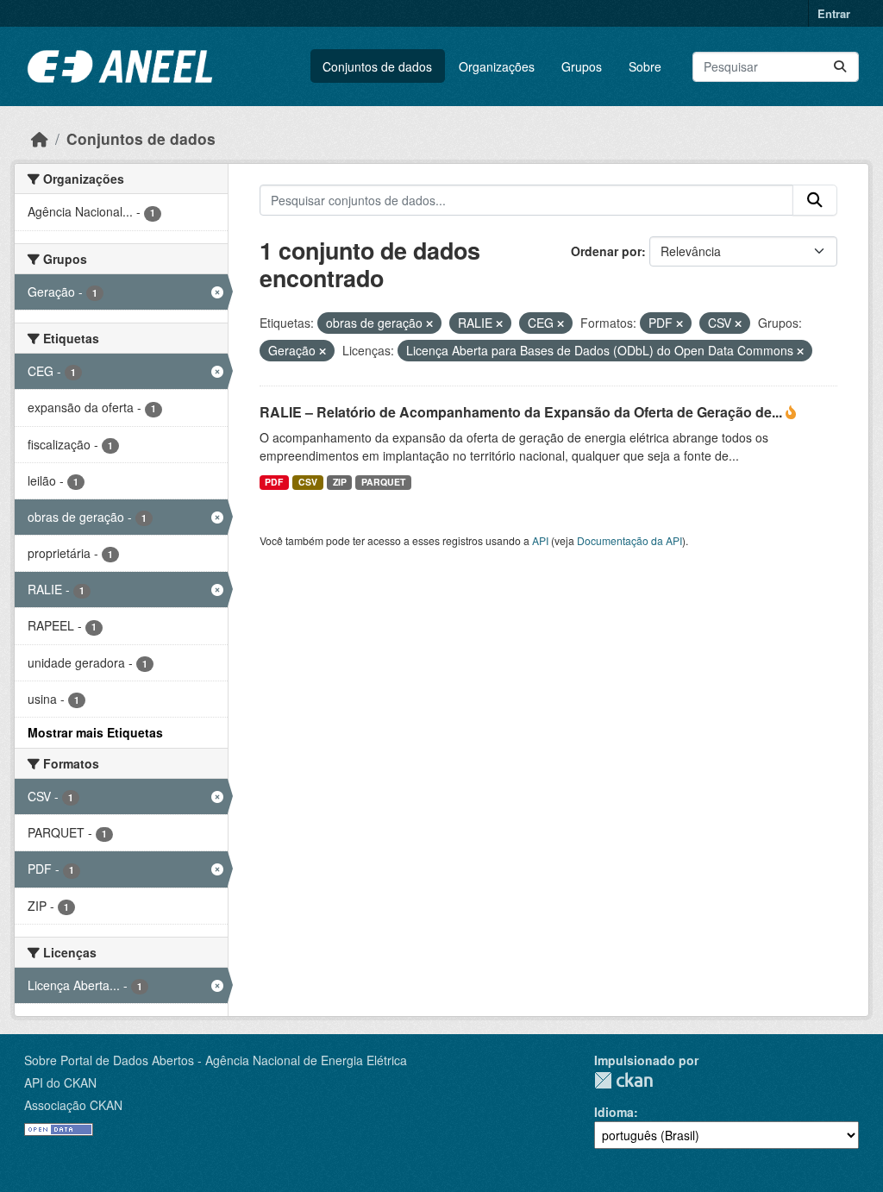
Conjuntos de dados (377, 66)
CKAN (623, 1080)
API (540, 540)
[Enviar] (840, 67)
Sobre (645, 66)
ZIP (340, 481)
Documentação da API (629, 540)
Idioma (614, 1111)
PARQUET (383, 481)
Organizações (497, 66)
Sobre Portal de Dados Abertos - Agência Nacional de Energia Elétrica (215, 1060)
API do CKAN (60, 1082)
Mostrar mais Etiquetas (95, 732)
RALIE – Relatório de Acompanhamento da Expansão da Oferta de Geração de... (523, 412)
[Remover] (429, 323)
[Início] (39, 138)
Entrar (833, 13)
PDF (274, 481)
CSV (307, 481)
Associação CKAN (73, 1105)
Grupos (581, 66)
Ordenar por (606, 251)
